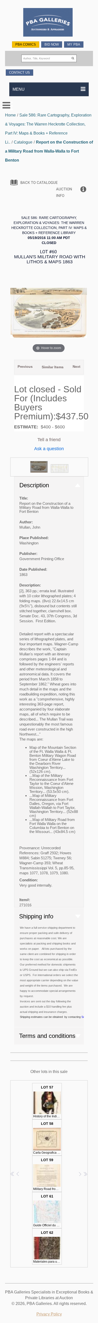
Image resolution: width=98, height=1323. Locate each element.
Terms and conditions (47, 1035)
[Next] (77, 313)
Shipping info (36, 916)
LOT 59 (47, 1174)
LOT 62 (47, 1247)
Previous (25, 367)
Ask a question (49, 448)
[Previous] (20, 313)
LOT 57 (47, 1101)
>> (85, 1174)
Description (34, 485)
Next (76, 367)
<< (13, 1174)
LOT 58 (47, 1138)
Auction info (64, 192)
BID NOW (51, 44)
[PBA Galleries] (49, 23)
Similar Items (53, 367)
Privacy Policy (49, 1314)
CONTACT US (19, 72)
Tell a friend (49, 439)
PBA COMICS (25, 44)
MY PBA (73, 44)
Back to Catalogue (39, 182)
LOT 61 (47, 1210)
